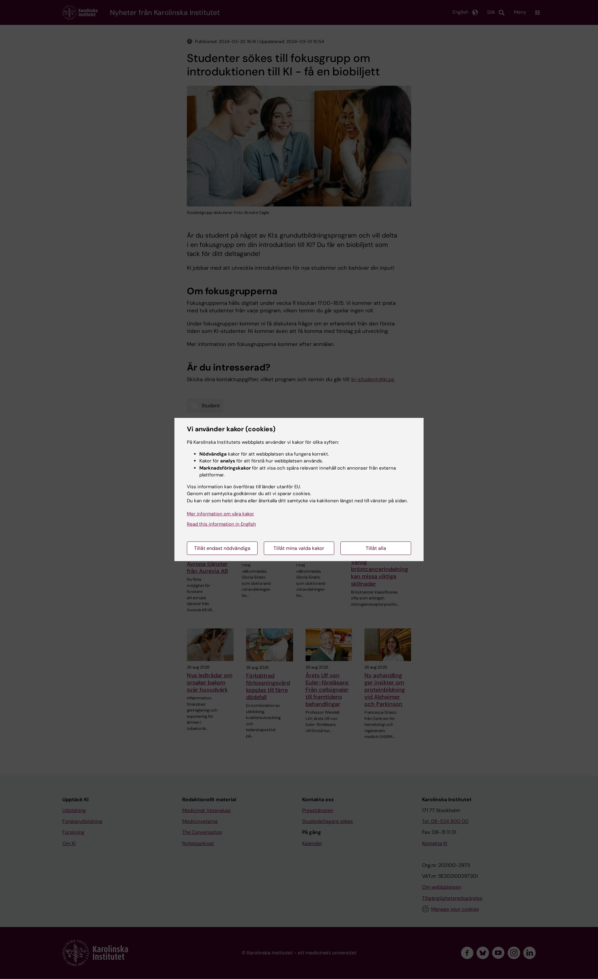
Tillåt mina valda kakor (298, 548)
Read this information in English (221, 524)
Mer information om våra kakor (220, 514)
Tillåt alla (376, 548)
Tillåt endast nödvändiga (222, 548)
